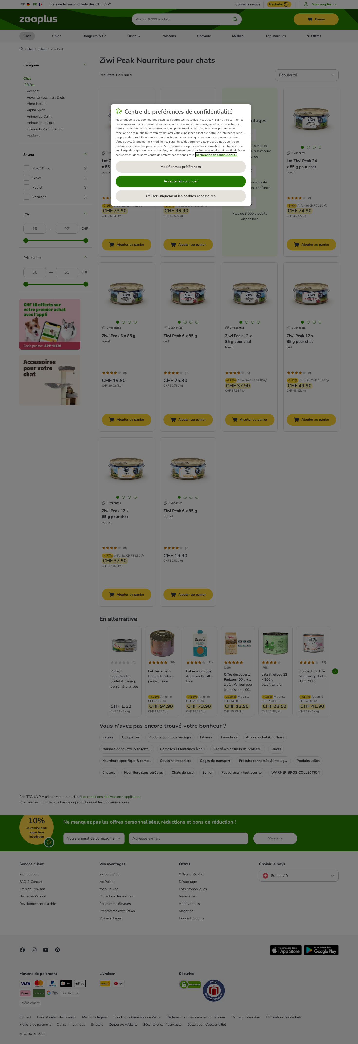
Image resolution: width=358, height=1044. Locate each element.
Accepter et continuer (181, 181)
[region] (181, 155)
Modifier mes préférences (180, 166)
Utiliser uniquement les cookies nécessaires (181, 196)
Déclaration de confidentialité (216, 155)
